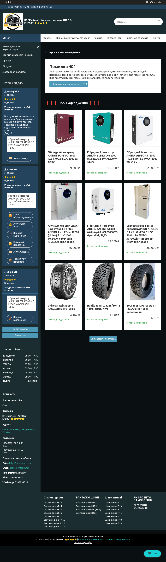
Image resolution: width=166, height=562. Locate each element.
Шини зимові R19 (113, 523)
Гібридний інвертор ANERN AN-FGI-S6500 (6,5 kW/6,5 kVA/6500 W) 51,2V (21, 302)
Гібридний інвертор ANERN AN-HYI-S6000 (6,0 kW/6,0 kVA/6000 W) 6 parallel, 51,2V (102, 230)
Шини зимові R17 (113, 516)
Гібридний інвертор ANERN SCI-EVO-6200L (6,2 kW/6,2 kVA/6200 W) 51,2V (102, 157)
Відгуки (157, 38)
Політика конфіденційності (117, 539)
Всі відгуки (20, 335)
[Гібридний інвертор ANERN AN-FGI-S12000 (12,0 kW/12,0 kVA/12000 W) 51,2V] (142, 128)
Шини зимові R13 (113, 502)
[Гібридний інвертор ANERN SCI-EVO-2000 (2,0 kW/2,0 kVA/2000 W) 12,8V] (63, 128)
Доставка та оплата (137, 38)
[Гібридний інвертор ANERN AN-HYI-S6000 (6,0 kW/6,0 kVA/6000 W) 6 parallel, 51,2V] (103, 201)
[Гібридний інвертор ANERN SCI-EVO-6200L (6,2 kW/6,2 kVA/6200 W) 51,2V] (103, 128)
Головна (47, 38)
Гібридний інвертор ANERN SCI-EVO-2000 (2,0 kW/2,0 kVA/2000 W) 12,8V (63, 157)
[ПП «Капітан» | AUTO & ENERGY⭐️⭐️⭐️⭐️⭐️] (13, 21)
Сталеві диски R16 (53, 513)
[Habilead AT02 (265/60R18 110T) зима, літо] (103, 281)
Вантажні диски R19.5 (54, 523)
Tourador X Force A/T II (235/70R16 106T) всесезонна (141, 308)
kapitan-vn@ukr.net (19, 468)
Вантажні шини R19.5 (86, 506)
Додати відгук (20, 329)
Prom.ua (99, 536)
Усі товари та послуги (102, 339)
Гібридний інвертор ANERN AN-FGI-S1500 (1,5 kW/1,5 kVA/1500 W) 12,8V (21, 143)
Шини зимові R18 (113, 520)
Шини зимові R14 (113, 506)
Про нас (98, 38)
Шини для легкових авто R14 (70, 84)
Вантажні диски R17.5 (54, 520)
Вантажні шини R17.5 (86, 502)
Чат (155, 553)
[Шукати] (159, 21)
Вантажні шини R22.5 (86, 513)
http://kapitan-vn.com (20, 463)
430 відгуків (155, 2)
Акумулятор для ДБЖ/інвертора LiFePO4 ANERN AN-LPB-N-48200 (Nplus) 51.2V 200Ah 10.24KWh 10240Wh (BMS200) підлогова (63, 233)
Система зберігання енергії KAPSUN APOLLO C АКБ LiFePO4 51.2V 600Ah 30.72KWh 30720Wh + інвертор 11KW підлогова (142, 233)
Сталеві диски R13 (53, 502)
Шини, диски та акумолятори (71, 38)
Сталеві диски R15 (53, 509)
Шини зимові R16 (113, 513)
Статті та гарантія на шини (17, 55)
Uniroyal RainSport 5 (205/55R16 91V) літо (61, 307)
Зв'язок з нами (114, 38)
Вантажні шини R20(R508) (88, 509)
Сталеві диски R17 (53, 516)
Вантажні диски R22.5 (54, 526)
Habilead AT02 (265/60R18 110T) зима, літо (103, 307)
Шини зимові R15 (113, 509)
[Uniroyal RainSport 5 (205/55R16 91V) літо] (63, 281)
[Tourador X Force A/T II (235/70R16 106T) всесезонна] (142, 281)
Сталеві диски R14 (53, 506)
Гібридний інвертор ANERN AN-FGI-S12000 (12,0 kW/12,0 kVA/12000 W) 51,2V (141, 157)
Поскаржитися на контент (90, 539)
